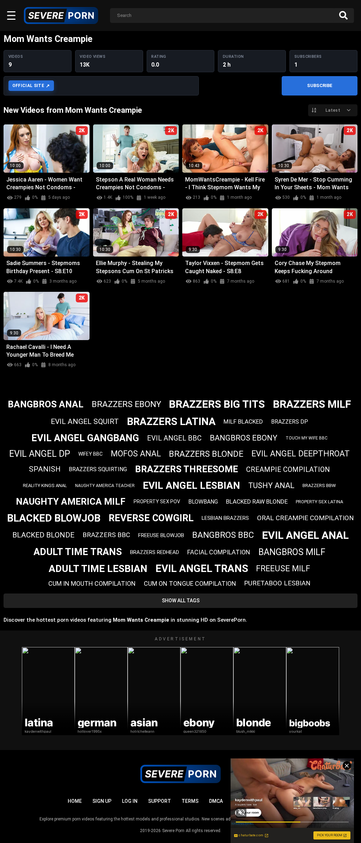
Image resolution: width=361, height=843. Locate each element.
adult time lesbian (98, 568)
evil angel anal (305, 535)
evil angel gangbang (85, 438)
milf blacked (243, 421)
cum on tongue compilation (190, 583)
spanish (45, 469)
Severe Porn (173, 830)
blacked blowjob (53, 518)
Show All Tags (181, 600)
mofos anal (136, 454)
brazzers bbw (319, 485)
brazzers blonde (206, 454)
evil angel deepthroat (300, 454)
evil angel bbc (174, 438)
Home (75, 801)
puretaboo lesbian (277, 583)
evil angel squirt (85, 421)
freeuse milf (283, 568)
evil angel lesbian (191, 485)
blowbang (203, 501)
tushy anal (271, 485)
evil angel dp (39, 454)
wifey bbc (90, 454)
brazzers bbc (106, 535)
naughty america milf (71, 501)
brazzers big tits (217, 404)
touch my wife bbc (307, 438)
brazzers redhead (154, 552)
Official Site (28, 85)
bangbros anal (46, 404)
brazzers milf (312, 404)
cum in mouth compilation (92, 583)
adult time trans (77, 552)
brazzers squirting (98, 469)
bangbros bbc (223, 535)
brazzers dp (289, 421)
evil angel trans (201, 568)
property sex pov (157, 501)
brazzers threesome (186, 469)
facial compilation (218, 552)
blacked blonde (43, 535)
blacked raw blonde (257, 501)
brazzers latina (171, 421)
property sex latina (319, 501)
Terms (190, 801)
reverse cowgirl (151, 518)
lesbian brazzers (225, 518)
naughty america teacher (105, 485)
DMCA (216, 801)
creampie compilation (288, 469)
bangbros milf (291, 552)
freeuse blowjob (161, 535)
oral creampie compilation (305, 518)
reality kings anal (45, 485)
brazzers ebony (126, 404)
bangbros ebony (243, 437)
